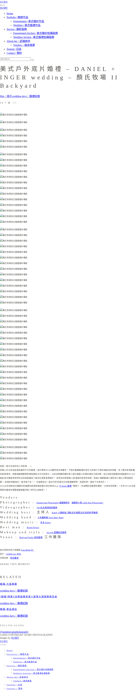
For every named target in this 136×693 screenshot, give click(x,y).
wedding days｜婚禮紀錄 (26, 96)
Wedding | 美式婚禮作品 (26, 25)
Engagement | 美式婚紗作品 (28, 21)
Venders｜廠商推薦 (24, 45)
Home (10, 13)
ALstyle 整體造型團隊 (56, 532)
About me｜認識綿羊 (18, 41)
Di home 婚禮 (65, 486)
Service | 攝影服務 (17, 29)
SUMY (4, 2)
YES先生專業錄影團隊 (47, 508)
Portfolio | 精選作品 (17, 17)
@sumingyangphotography (14, 631)
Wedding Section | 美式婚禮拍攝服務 (33, 37)
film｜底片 (6, 96)
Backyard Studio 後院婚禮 (31, 537)
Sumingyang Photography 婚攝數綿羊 (53, 503)
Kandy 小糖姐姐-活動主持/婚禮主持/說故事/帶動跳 (75, 513)
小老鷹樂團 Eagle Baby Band (50, 517)
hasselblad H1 (27, 550)
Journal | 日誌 (14, 49)
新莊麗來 (14, 558)
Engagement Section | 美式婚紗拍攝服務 (35, 33)
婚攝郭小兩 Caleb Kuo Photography (87, 503)
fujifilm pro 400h (13, 554)
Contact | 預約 (14, 53)
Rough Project (33, 527)
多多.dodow (45, 522)
